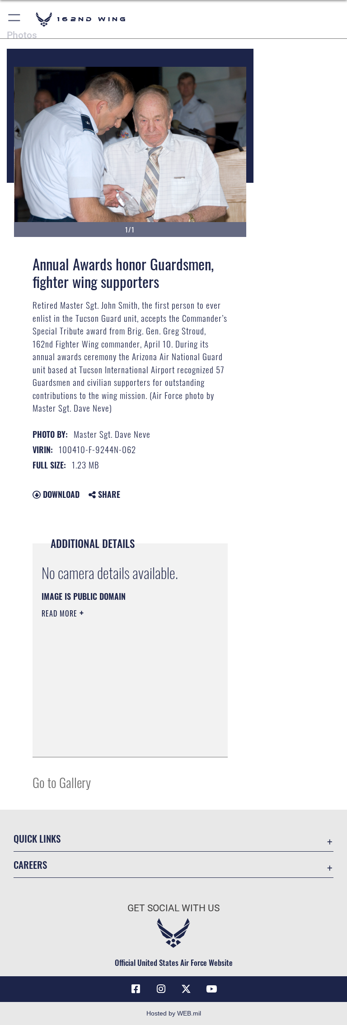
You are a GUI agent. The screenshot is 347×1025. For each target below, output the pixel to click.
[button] (14, 19)
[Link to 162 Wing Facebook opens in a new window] (135, 989)
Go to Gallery (62, 782)
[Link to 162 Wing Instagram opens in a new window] (161, 989)
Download (60, 494)
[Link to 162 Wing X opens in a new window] (186, 989)
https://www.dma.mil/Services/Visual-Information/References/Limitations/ (122, 702)
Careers (30, 865)
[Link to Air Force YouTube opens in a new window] (211, 989)
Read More (61, 613)
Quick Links (37, 838)
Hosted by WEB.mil (173, 1013)
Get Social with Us (173, 908)
